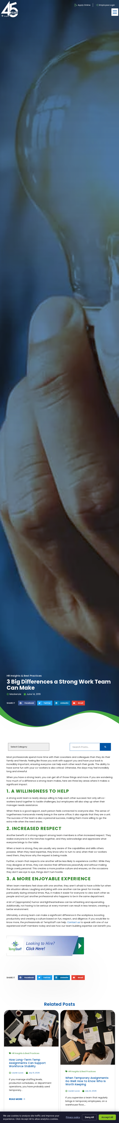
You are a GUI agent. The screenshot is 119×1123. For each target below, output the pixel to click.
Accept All (107, 1117)
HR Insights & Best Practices (25, 1053)
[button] (114, 12)
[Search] (105, 747)
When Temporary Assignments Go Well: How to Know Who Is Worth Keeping (86, 1081)
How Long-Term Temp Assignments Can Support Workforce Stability (27, 1063)
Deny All (89, 1117)
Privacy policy (73, 1117)
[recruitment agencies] (45, 955)
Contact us (73, 922)
